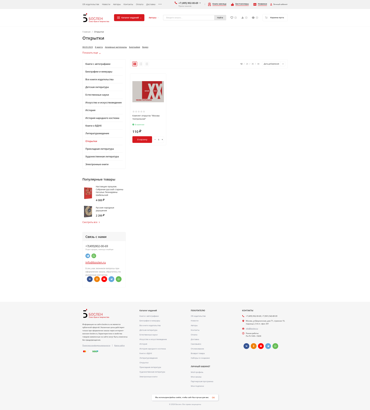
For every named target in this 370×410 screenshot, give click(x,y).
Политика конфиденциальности (96, 345)
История (143, 344)
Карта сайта (119, 345)
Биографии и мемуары (149, 320)
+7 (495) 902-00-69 (188, 3)
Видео (145, 47)
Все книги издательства (150, 325)
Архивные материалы (116, 47)
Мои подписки (197, 386)
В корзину (142, 139)
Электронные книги (148, 376)
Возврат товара (198, 353)
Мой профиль (197, 372)
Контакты (195, 330)
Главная (86, 32)
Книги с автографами (149, 316)
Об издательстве (198, 316)
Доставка (195, 339)
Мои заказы (196, 376)
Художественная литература (152, 372)
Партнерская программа (202, 381)
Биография (134, 47)
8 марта (99, 47)
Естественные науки (148, 334)
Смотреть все (89, 222)
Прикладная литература (150, 367)
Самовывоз (196, 344)
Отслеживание (197, 348)
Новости (194, 320)
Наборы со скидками (200, 358)
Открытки (143, 362)
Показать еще (90, 52)
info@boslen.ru (95, 262)
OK (213, 397)
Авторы (194, 325)
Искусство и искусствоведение (153, 339)
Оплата (194, 334)
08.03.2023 (87, 47)
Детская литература (148, 330)
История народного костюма (152, 348)
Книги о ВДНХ (145, 353)
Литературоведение (148, 358)
